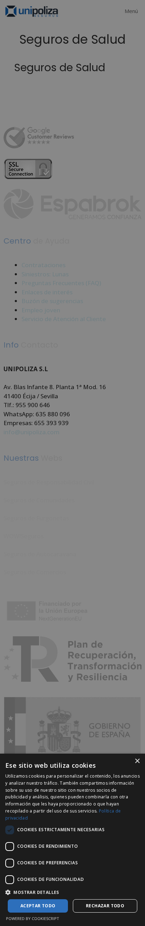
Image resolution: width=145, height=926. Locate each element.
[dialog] (72, 840)
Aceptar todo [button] (38, 906)
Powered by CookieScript (32, 918)
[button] (72, 892)
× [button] (137, 761)
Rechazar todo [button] (105, 906)
